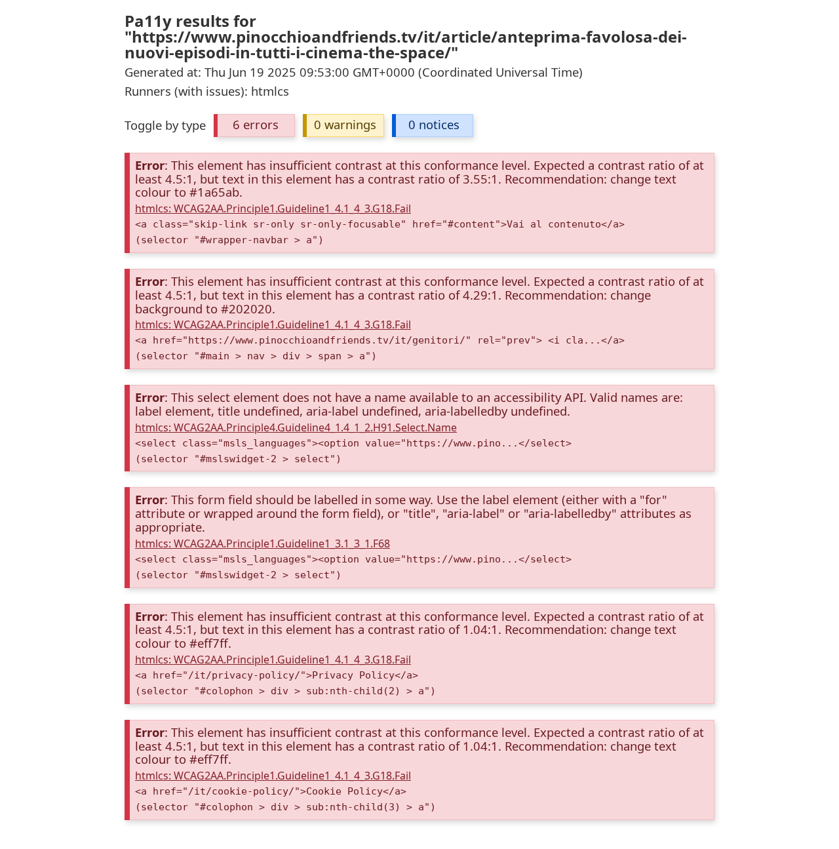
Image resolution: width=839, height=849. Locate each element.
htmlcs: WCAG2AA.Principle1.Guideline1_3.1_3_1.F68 (262, 543)
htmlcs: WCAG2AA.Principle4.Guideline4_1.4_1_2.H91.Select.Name (296, 427)
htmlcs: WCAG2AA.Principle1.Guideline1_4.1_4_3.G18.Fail (273, 208)
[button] (254, 125)
